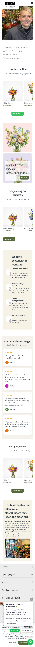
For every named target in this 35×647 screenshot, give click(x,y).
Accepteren (23, 643)
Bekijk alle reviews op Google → (17, 345)
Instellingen (12, 643)
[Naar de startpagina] (10, 4)
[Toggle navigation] (31, 3)
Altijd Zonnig (8, 103)
